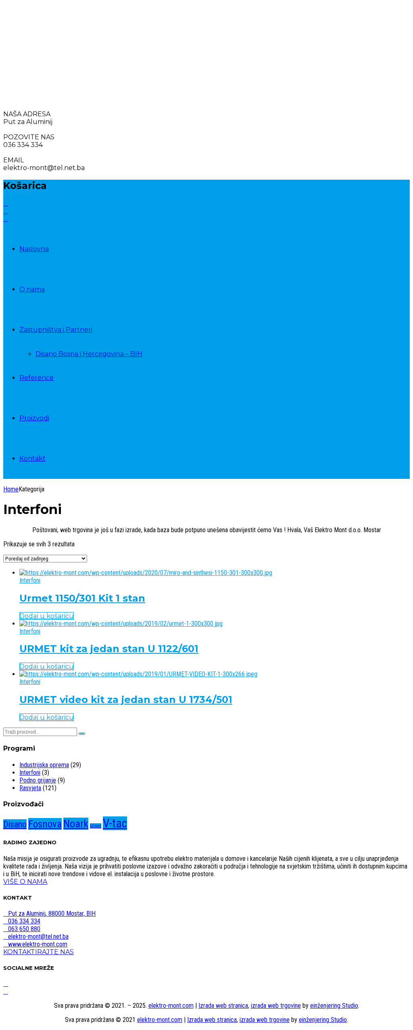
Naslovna (34, 249)
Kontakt (32, 458)
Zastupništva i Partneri (55, 330)
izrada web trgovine (276, 1005)
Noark (75, 824)
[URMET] (121, 623)
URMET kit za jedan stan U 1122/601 (108, 649)
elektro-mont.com (171, 1005)
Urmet (95, 826)
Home (11, 489)
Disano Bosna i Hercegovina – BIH (88, 354)
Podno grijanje (37, 780)
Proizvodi (34, 418)
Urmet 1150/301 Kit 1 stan (82, 598)
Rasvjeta (30, 788)
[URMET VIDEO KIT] (138, 674)
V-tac (115, 823)
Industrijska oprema (44, 765)
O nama (32, 289)
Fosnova (45, 824)
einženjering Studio (334, 1005)
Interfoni (29, 580)
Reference (36, 378)
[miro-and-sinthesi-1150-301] (145, 573)
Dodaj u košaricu (46, 616)
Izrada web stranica (223, 1005)
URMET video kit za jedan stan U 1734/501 (125, 699)
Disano (15, 824)
